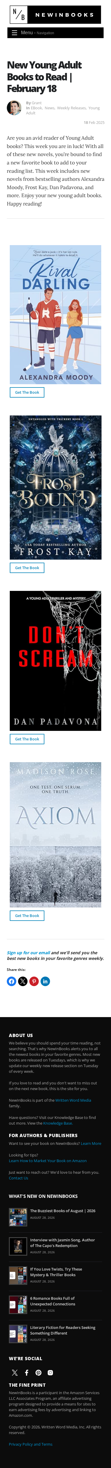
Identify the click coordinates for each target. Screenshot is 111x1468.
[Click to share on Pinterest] (34, 981)
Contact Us (18, 1178)
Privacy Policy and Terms (30, 1444)
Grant (37, 102)
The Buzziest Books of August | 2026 (62, 1210)
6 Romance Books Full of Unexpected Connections (52, 1301)
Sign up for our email (28, 952)
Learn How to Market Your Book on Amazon (48, 1160)
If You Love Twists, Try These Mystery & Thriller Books (56, 1271)
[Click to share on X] (23, 981)
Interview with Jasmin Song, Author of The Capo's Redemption (62, 1242)
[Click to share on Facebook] (11, 981)
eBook (36, 107)
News (49, 107)
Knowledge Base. (58, 1123)
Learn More (91, 1143)
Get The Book (27, 392)
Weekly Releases (71, 107)
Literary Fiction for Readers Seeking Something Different (62, 1330)
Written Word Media (73, 1100)
